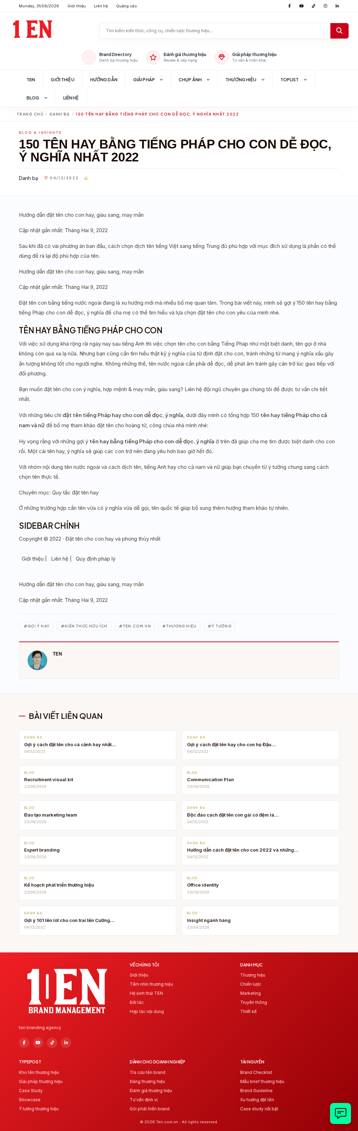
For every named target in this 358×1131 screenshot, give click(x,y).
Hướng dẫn (103, 79)
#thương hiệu (179, 626)
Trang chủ (30, 114)
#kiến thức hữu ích (84, 626)
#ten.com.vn (135, 626)
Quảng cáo (126, 6)
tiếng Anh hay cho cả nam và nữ (182, 467)
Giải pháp (144, 79)
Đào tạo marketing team (50, 815)
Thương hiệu (240, 79)
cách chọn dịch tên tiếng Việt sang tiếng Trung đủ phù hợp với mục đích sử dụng (204, 246)
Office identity (203, 885)
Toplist (289, 79)
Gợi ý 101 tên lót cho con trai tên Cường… (69, 920)
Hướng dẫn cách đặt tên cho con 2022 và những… (242, 850)
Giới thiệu (76, 6)
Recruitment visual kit (48, 779)
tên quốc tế (165, 508)
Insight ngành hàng (209, 920)
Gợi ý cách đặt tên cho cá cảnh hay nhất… (70, 744)
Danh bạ (60, 114)
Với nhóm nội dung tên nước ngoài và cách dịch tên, (81, 467)
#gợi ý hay (37, 626)
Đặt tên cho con (84, 538)
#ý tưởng (219, 626)
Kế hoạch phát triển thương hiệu (59, 885)
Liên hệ (101, 6)
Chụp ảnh (190, 79)
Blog (33, 97)
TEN (31, 79)
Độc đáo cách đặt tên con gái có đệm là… (232, 815)
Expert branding (42, 850)
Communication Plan (210, 779)
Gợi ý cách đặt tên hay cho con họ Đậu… (231, 744)
